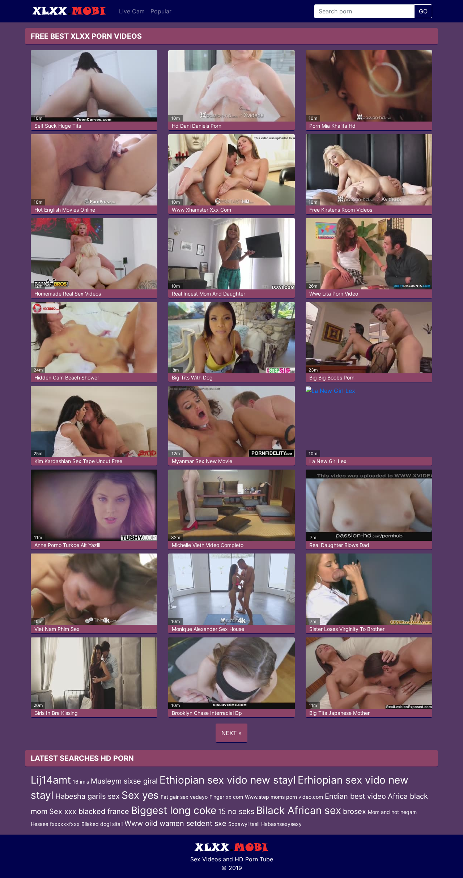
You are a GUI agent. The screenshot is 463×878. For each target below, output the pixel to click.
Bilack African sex (298, 810)
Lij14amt (51, 780)
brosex (354, 811)
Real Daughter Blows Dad (339, 545)
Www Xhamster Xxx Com (201, 210)
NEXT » (231, 733)
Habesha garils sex (87, 796)
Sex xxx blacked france (89, 811)
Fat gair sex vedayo (184, 797)
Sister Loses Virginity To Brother (347, 629)
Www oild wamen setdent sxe (175, 823)
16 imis (81, 782)
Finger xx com (226, 797)
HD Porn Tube (254, 859)
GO (423, 11)
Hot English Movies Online (64, 210)
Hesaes (39, 824)
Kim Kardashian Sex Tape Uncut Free (78, 461)
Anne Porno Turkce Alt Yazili (67, 545)
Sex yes (140, 795)
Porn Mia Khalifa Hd (332, 126)
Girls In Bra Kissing (56, 713)
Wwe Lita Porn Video (333, 293)
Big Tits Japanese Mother (339, 713)
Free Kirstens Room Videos (340, 210)
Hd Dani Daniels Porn (196, 126)
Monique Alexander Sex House (208, 629)
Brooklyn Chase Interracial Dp (207, 713)
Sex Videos (205, 859)
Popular (160, 11)
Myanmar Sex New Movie (202, 461)
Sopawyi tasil (243, 824)
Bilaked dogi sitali (102, 824)
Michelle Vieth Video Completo (207, 545)
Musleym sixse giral (124, 781)
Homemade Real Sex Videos (67, 293)
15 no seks (236, 811)
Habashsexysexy (281, 824)
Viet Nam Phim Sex (57, 629)
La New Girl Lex (328, 461)
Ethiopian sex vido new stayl (228, 780)
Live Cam (132, 11)
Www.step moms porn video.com (284, 797)
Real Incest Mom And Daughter (208, 293)
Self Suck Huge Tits (57, 126)
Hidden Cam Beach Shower (66, 377)
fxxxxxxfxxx (65, 824)
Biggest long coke (173, 810)
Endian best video (355, 796)
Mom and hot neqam (392, 812)
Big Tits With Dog (192, 377)
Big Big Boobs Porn (331, 377)
